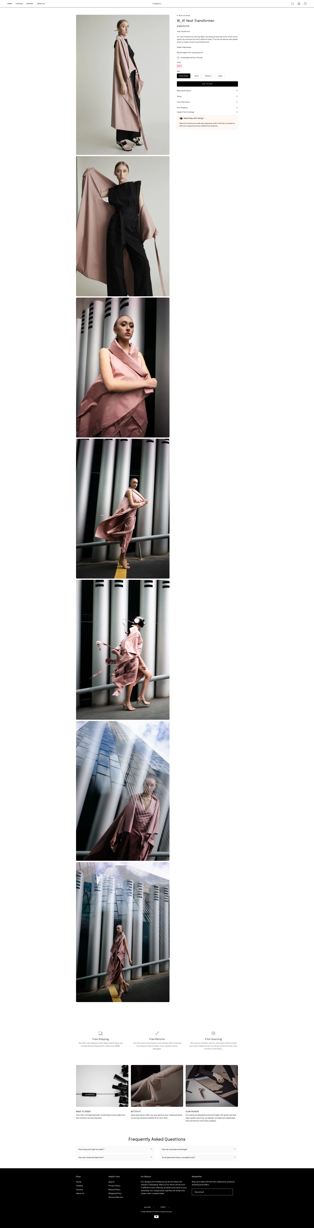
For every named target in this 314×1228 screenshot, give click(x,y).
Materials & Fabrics (184, 91)
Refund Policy (114, 1189)
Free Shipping (182, 108)
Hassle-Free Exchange (185, 112)
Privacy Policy (114, 1185)
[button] (292, 3)
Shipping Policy (115, 1193)
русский (147, 1207)
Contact (79, 1189)
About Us (80, 1193)
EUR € (163, 1207)
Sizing (179, 96)
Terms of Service (115, 1197)
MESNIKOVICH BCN (152, 1211)
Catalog (79, 1185)
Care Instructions (183, 102)
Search (111, 1182)
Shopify (169, 1211)
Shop (78, 1177)
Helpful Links (114, 1177)
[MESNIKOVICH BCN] (157, 4)
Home (78, 1182)
